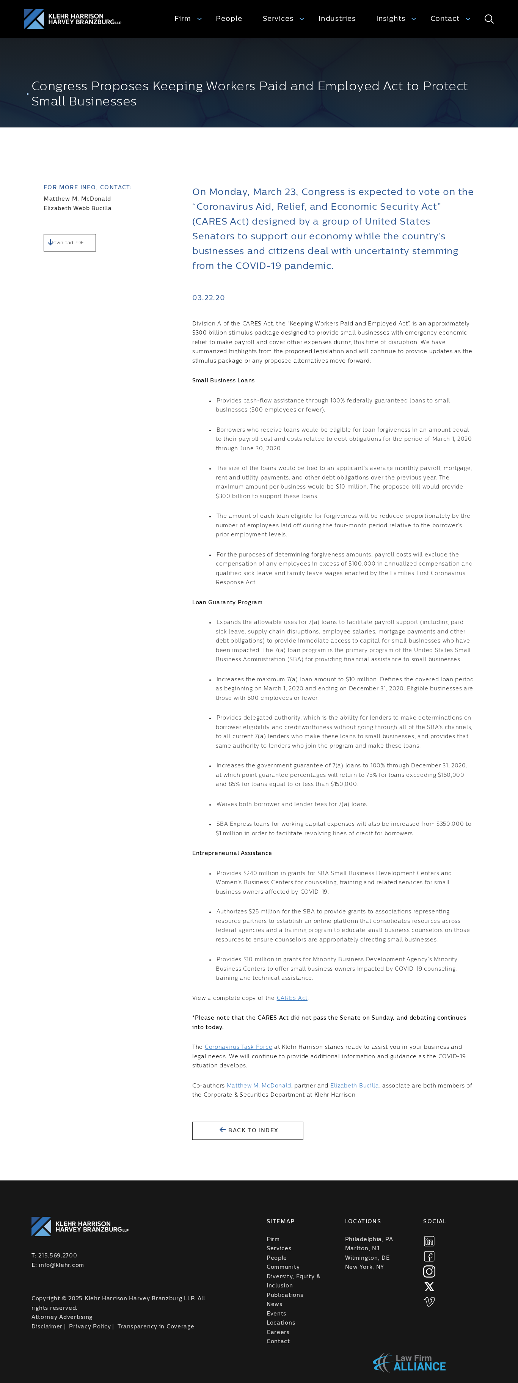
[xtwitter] (429, 1287)
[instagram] (429, 1271)
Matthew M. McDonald (77, 199)
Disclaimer (47, 1327)
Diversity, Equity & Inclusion (293, 1281)
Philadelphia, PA (369, 1239)
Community (283, 1267)
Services (278, 18)
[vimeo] (429, 1302)
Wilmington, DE (367, 1258)
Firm (182, 18)
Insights (390, 18)
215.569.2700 (57, 1256)
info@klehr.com (61, 1265)
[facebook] (429, 1256)
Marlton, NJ (362, 1248)
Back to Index (252, 1130)
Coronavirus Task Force (238, 1047)
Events (276, 1314)
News (275, 1304)
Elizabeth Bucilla (354, 1086)
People (229, 18)
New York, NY (364, 1267)
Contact (445, 18)
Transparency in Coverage (156, 1327)
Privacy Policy (90, 1327)
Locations (281, 1323)
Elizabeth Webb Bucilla (77, 208)
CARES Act (292, 998)
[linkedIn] (429, 1241)
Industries (337, 18)
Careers (278, 1332)
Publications (285, 1295)
